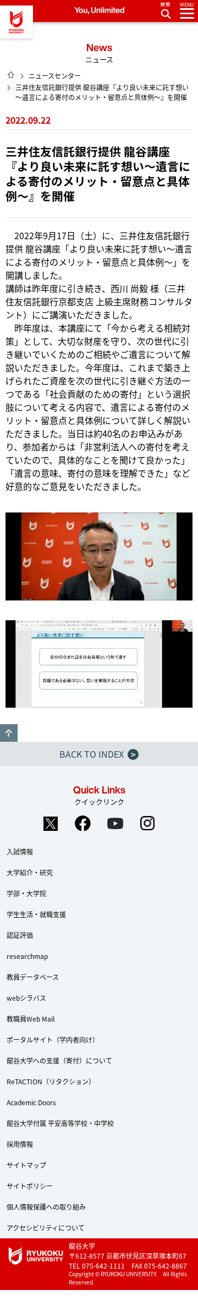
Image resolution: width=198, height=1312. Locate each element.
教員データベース (33, 977)
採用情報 (20, 1144)
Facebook (83, 824)
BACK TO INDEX (97, 753)
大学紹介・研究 (30, 872)
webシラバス (26, 997)
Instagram (148, 824)
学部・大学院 (26, 893)
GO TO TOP (9, 733)
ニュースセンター (55, 75)
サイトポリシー (30, 1185)
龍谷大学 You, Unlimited (16, 21)
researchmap (27, 956)
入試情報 (20, 851)
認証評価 (20, 935)
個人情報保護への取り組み (46, 1206)
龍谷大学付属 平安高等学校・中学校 (60, 1123)
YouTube (115, 824)
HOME (11, 74)
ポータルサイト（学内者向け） (53, 1039)
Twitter (50, 824)
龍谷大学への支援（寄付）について (59, 1060)
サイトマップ (26, 1165)
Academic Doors (31, 1102)
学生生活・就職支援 (36, 914)
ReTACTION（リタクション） (51, 1081)
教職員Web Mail (30, 1018)
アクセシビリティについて (46, 1227)
